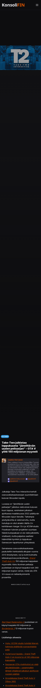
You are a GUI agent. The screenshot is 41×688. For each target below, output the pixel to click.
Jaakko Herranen (15, 460)
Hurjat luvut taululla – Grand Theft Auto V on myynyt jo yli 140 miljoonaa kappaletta (22, 657)
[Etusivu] (17, 5)
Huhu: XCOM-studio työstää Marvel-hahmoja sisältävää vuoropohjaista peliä (22, 646)
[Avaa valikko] (37, 5)
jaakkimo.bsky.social (17, 479)
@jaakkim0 (32, 479)
